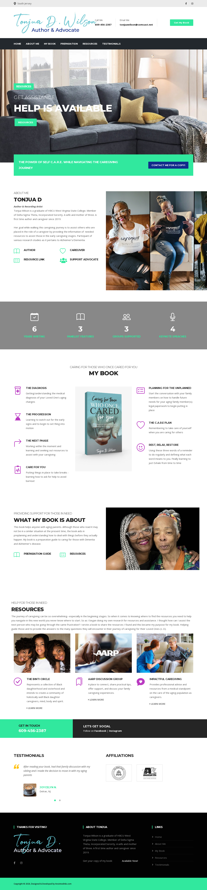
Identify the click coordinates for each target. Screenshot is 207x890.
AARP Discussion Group (105, 679)
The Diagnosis (36, 388)
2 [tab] (103, 151)
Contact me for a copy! (168, 165)
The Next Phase (37, 440)
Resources (90, 43)
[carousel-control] (8, 106)
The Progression (38, 414)
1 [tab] (98, 151)
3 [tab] (108, 151)
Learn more (35, 708)
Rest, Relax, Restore (163, 444)
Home (17, 43)
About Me (32, 43)
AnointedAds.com (63, 883)
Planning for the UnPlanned (170, 388)
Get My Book (181, 22)
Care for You (35, 467)
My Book (50, 43)
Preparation (69, 43)
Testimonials (111, 43)
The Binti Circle (38, 679)
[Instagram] (192, 3)
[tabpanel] (103, 105)
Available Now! (130, 860)
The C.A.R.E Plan (160, 422)
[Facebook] (186, 3)
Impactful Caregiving (166, 679)
